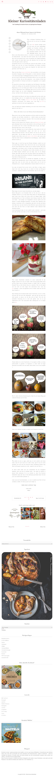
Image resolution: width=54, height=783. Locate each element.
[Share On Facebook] (10, 38)
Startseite (27, 526)
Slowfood (3, 653)
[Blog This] (10, 49)
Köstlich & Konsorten (5, 703)
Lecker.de (3, 707)
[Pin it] (10, 44)
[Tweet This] (10, 41)
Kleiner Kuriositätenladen (31, 774)
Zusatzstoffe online (5, 657)
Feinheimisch (4, 644)
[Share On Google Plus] (10, 46)
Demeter (3, 642)
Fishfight (3, 646)
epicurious (3, 702)
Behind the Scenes (39, 122)
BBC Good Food (4, 698)
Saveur (3, 713)
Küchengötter (4, 705)
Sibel (33, 44)
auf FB (42, 101)
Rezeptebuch (4, 709)
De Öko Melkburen (5, 640)
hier (13, 288)
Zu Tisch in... (4, 715)
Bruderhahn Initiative (5, 638)
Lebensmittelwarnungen (6, 650)
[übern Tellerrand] (19, 45)
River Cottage (4, 711)
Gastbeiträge (41, 498)
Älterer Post (42, 526)
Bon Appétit (4, 700)
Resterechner (4, 651)
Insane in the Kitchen (26, 72)
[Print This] (10, 52)
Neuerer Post (11, 526)
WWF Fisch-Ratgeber (5, 655)
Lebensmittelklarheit (5, 648)
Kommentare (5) (17, 498)
